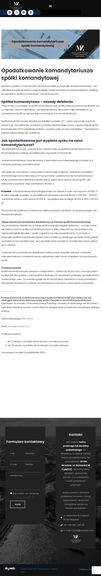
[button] (50, 6)
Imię (12, 453)
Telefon (29, 464)
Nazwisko (29, 453)
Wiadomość (16, 475)
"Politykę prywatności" (24, 497)
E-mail (13, 464)
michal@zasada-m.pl (18, 326)
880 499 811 (27, 318)
